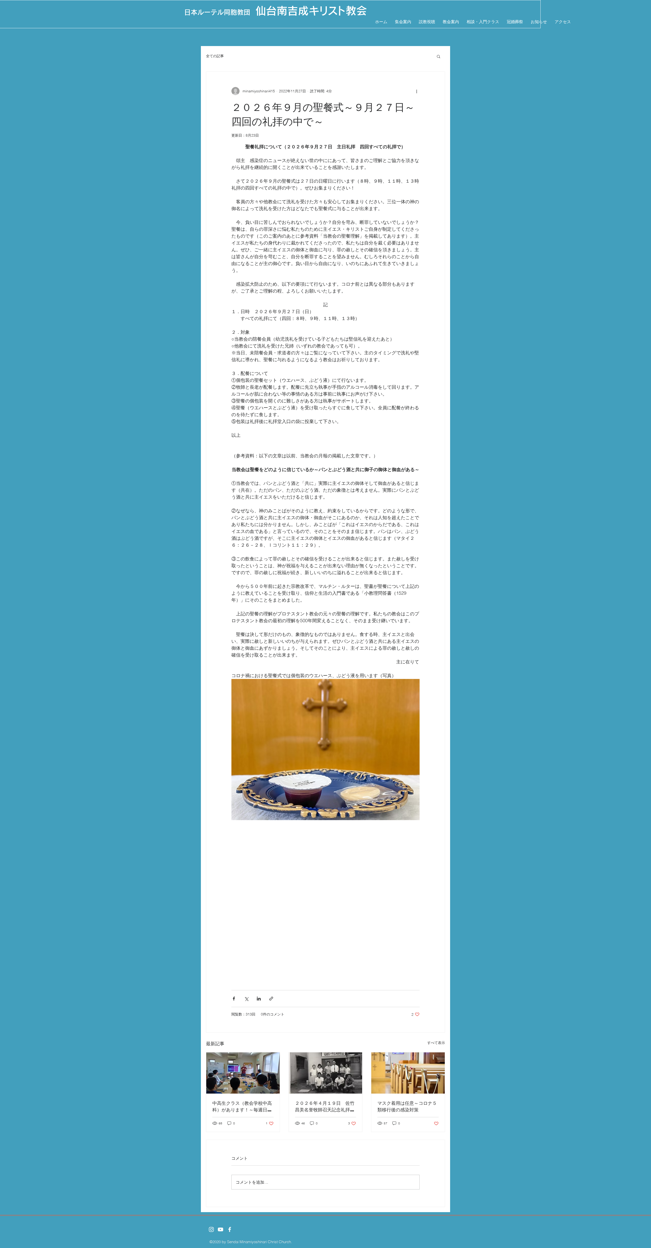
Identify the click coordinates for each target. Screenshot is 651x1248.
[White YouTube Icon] (220, 1229)
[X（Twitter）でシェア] (246, 998)
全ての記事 (215, 56)
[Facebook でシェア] (233, 998)
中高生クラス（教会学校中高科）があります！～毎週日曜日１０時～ (242, 1106)
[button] (438, 56)
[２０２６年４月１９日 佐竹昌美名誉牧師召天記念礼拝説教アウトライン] (325, 1073)
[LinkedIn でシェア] (258, 998)
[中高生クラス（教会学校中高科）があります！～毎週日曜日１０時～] (243, 1073)
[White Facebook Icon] (229, 1229)
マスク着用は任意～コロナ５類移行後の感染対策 (407, 1106)
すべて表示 (436, 1042)
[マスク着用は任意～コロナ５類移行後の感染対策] (408, 1073)
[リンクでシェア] (271, 998)
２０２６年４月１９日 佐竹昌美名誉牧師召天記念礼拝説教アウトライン (324, 1106)
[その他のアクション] (416, 91)
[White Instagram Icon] (211, 1229)
